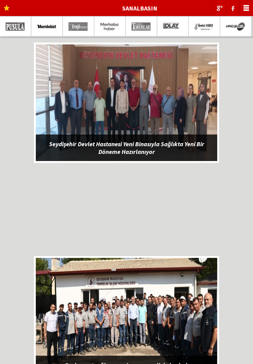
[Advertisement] (126, 213)
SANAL (139, 8)
